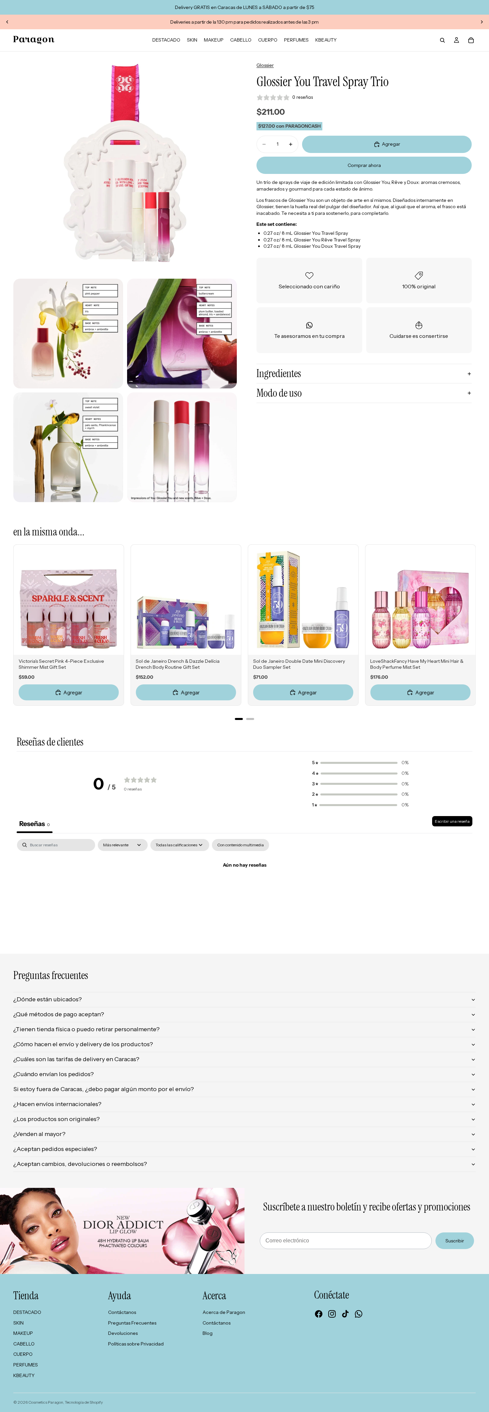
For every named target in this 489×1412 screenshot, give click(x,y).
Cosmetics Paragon (45, 1402)
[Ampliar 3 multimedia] (182, 333)
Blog (208, 1333)
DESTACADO (27, 1312)
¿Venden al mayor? (39, 1134)
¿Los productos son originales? (56, 1119)
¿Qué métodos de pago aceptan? (58, 1014)
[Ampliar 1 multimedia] (125, 163)
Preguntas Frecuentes (132, 1323)
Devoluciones (123, 1333)
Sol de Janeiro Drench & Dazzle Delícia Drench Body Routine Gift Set (178, 664)
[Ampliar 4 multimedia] (68, 447)
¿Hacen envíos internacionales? (57, 1104)
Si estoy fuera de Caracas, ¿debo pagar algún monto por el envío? (103, 1089)
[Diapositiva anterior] (7, 22)
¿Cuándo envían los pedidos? (53, 1074)
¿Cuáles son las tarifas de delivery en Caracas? (76, 1059)
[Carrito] (471, 40)
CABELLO (24, 1344)
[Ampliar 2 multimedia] (68, 333)
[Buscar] (442, 40)
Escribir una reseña (452, 821)
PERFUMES (25, 1365)
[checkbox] (240, 845)
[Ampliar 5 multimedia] (182, 447)
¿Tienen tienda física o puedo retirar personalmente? (86, 1029)
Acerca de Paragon (224, 1312)
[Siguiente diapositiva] (481, 22)
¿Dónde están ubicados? (47, 999)
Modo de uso (279, 393)
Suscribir (454, 1241)
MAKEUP (23, 1333)
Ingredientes (278, 373)
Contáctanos (122, 1312)
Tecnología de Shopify (84, 1402)
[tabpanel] (244, 888)
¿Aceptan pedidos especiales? (55, 1149)
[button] (360, 763)
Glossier (265, 65)
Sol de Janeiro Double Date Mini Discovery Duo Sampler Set (299, 664)
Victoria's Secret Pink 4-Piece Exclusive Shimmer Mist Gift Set (61, 664)
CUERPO (23, 1354)
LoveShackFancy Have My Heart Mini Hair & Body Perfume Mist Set (416, 664)
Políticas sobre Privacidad (136, 1344)
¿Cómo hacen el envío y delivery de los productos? (83, 1044)
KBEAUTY (24, 1375)
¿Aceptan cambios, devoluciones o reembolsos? (80, 1164)
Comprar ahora (364, 165)
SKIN (18, 1323)
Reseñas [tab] (34, 824)
